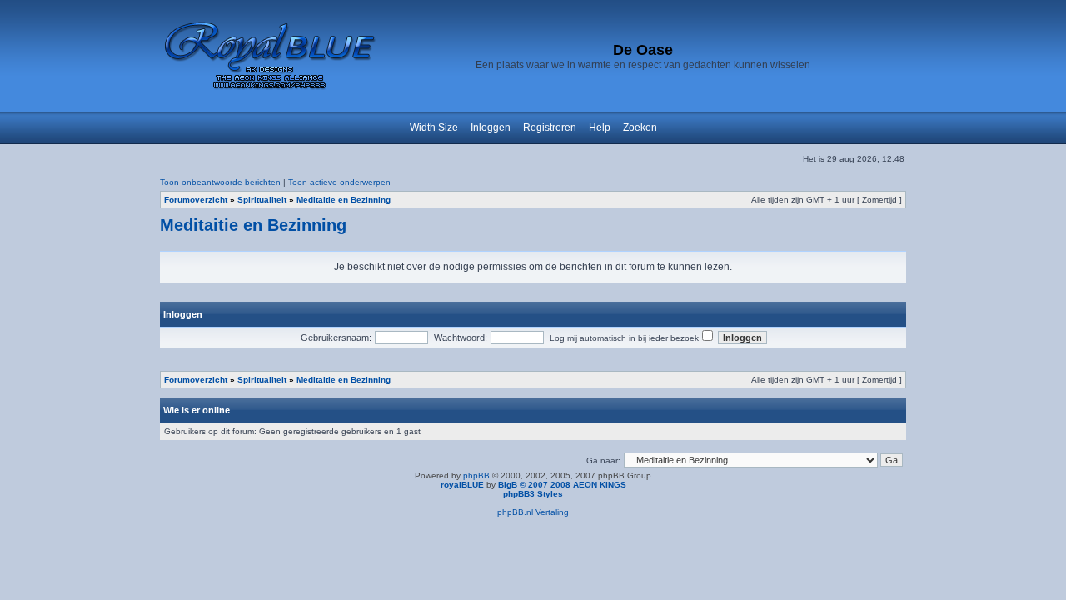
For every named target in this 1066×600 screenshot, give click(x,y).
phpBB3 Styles (533, 493)
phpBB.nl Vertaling (533, 512)
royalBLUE (462, 484)
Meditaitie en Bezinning (343, 199)
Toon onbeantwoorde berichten (220, 182)
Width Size (434, 127)
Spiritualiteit (261, 199)
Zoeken (640, 127)
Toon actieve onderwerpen (339, 182)
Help (599, 127)
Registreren (549, 127)
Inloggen (491, 127)
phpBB (476, 475)
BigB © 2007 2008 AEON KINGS (562, 484)
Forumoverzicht (195, 199)
